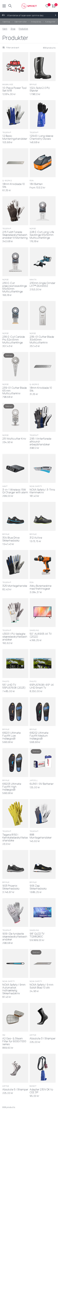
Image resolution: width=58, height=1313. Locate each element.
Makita (33, 279)
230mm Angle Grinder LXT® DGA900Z (42, 284)
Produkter (23, 28)
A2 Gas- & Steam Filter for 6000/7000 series (14, 1041)
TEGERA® (6, 132)
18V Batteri (36, 184)
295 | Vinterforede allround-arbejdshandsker (40, 441)
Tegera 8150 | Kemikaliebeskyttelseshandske (15, 837)
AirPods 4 (8, 1233)
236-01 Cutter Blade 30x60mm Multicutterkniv (42, 339)
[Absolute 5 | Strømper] (15, 1068)
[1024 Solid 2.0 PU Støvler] (43, 66)
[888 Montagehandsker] (43, 813)
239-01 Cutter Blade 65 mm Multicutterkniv (14, 390)
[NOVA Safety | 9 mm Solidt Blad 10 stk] (43, 963)
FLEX (32, 1134)
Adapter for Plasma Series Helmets (13, 1139)
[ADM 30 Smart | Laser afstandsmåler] (43, 1116)
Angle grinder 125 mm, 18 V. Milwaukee (42, 1283)
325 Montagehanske (14, 585)
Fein (32, 180)
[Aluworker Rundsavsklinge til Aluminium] (15, 1260)
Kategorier (50, 21)
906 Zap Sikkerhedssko (38, 887)
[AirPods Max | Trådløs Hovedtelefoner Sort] (43, 1212)
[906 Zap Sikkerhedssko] (43, 864)
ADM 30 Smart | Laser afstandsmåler (42, 1139)
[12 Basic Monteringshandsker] (15, 114)
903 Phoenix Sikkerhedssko (10, 887)
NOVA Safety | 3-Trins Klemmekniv (42, 491)
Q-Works (7, 180)
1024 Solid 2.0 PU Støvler (40, 89)
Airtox (33, 1035)
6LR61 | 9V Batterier (41, 783)
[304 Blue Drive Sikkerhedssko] (15, 516)
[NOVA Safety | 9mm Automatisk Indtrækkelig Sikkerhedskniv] (15, 963)
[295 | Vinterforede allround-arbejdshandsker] (43, 417)
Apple (5, 1230)
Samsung (34, 630)
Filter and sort (12, 47)
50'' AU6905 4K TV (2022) (41, 635)
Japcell (34, 780)
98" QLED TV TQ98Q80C (37, 935)
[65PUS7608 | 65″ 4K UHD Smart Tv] (43, 663)
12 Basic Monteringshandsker (14, 137)
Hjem (4, 28)
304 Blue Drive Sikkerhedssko (10, 539)
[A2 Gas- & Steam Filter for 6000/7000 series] (15, 1017)
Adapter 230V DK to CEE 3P (41, 1091)
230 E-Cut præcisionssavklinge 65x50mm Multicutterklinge (14, 287)
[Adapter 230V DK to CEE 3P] (43, 1068)
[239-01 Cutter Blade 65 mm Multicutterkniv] (15, 366)
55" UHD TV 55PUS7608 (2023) (14, 686)
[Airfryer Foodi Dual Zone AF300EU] (43, 1164)
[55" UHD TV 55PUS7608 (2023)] (15, 663)
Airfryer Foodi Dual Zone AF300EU (40, 1187)
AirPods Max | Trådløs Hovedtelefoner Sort (42, 1235)
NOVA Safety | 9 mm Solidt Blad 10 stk (41, 986)
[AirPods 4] (15, 1212)
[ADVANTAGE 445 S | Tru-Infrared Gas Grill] (15, 1164)
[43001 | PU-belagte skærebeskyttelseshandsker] (15, 612)
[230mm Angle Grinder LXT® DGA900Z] (43, 261)
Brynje (33, 84)
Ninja (32, 1182)
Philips (5, 681)
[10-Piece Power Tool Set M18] (15, 66)
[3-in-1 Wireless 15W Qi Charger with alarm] (15, 468)
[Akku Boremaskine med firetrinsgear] (43, 564)
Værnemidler (20, 21)
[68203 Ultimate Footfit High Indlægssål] (15, 762)
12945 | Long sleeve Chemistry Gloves (41, 137)
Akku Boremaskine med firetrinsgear (40, 587)
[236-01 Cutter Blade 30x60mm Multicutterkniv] (43, 315)
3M (3, 1035)
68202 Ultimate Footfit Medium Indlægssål (39, 735)
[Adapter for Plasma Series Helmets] (15, 1116)
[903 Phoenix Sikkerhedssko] (15, 864)
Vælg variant (39, 526)
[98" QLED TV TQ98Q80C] (43, 912)
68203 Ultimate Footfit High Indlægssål (11, 786)
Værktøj (6, 21)
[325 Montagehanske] (15, 564)
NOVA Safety (36, 486)
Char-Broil (8, 1182)
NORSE (33, 228)
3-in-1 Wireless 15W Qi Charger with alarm (15, 491)
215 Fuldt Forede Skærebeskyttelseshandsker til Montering (15, 235)
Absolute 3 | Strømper (43, 1038)
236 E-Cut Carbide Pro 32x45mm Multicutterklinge (13, 339)
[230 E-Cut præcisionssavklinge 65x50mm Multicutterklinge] (15, 261)
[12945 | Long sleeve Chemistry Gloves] (43, 114)
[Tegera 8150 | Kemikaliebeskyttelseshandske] (15, 813)
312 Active (36, 537)
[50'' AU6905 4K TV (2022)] (43, 612)
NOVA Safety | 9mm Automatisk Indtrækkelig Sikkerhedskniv (14, 989)
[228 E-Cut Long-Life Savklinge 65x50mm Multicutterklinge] (43, 210)
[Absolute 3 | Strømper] (43, 1017)
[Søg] (10, 6)
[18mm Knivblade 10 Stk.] (15, 162)
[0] (53, 6)
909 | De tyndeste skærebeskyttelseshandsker (14, 936)
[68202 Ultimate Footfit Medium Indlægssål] (43, 711)
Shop (13, 28)
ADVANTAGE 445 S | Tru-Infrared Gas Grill (14, 1187)
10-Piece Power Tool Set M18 (14, 89)
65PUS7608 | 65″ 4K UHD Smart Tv (42, 686)
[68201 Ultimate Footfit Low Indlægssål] (15, 711)
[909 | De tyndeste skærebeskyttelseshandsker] (15, 912)
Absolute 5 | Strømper (15, 1089)
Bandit (33, 1086)
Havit (5, 486)
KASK (4, 1134)
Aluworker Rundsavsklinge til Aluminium (13, 1284)
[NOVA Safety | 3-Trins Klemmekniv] (43, 468)
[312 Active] (43, 516)
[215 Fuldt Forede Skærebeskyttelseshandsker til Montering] (15, 210)
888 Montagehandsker (41, 836)
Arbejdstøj (36, 21)
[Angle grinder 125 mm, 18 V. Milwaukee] (43, 1260)
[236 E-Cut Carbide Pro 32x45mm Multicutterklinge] (15, 315)
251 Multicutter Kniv (14, 438)
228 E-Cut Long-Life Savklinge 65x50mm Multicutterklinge (42, 235)
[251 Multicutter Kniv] (15, 417)
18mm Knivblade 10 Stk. (13, 185)
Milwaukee (7, 84)
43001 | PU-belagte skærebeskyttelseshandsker (14, 636)
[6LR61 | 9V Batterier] (43, 762)
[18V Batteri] (43, 162)
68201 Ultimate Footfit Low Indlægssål (11, 735)
